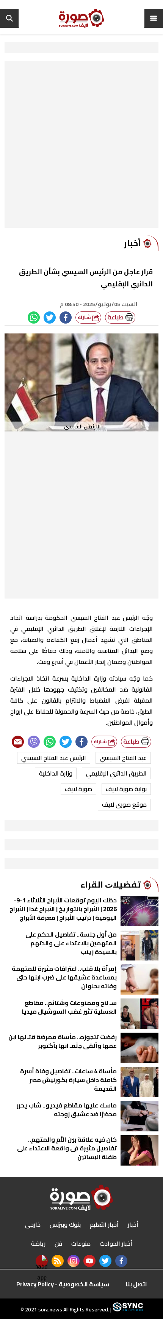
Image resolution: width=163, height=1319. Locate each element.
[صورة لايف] (81, 18)
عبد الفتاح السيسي (123, 757)
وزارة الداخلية (55, 773)
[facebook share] (66, 317)
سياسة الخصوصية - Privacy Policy (62, 1284)
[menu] (153, 18)
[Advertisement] (81, 146)
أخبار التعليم (104, 1224)
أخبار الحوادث (116, 1243)
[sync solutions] (127, 1309)
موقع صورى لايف (124, 804)
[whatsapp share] (34, 317)
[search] (9, 18)
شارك (85, 317)
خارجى (33, 1224)
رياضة (38, 1243)
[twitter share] (50, 317)
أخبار (133, 1224)
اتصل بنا (136, 1284)
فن (58, 1243)
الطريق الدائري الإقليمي (116, 773)
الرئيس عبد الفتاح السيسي (53, 757)
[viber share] (34, 742)
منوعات (81, 1243)
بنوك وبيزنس (65, 1224)
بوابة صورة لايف (126, 789)
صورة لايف (78, 789)
